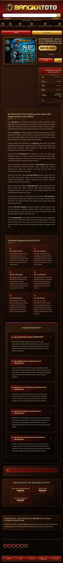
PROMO (9, 558)
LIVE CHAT (56, 558)
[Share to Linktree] (13, 545)
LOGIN (16, 32)
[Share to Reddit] (21, 545)
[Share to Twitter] (5, 545)
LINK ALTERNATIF (44, 559)
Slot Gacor (51, 54)
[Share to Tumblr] (26, 545)
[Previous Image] (12, 51)
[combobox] (30, 15)
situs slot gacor (23, 524)
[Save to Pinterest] (17, 545)
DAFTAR (47, 32)
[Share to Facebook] (9, 545)
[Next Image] (34, 51)
